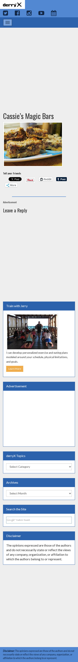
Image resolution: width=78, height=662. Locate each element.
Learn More (14, 368)
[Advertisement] (39, 66)
